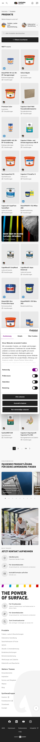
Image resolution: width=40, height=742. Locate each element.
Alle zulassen (20, 397)
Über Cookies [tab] (32, 336)
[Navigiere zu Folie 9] (35, 498)
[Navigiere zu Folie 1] (5, 498)
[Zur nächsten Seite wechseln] (29, 448)
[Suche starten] (36, 33)
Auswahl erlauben (20, 403)
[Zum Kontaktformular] (37, 3)
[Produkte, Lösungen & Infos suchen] (7, 3)
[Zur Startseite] (19, 3)
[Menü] (3, 3)
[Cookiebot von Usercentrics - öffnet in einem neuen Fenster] (29, 330)
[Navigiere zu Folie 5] (20, 498)
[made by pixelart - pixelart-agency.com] (20, 737)
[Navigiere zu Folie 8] (31, 498)
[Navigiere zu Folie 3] (12, 498)
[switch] (35, 375)
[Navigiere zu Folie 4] (16, 498)
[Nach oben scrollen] (36, 708)
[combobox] (20, 33)
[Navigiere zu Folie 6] (24, 498)
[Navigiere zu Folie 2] (9, 498)
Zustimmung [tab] (7, 336)
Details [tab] (20, 336)
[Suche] (3, 33)
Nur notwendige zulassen (20, 409)
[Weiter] (36, 25)
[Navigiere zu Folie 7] (27, 498)
